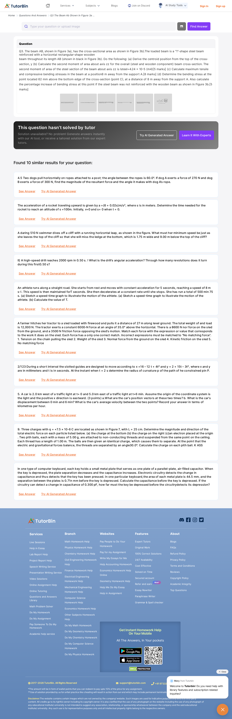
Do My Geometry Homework (81, 631)
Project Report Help (41, 560)
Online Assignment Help (43, 584)
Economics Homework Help (80, 608)
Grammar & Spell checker (149, 602)
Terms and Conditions (182, 565)
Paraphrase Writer (145, 596)
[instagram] (194, 519)
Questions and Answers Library (43, 598)
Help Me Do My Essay (112, 587)
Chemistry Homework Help (80, 553)
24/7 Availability (143, 559)
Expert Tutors (142, 541)
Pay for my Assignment (113, 552)
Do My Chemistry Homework (81, 637)
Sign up (220, 6)
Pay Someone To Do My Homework (43, 626)
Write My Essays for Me (113, 558)
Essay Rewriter (143, 590)
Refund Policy (178, 553)
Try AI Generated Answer (58, 191)
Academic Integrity (180, 584)
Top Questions (178, 590)
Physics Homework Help (78, 547)
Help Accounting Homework (116, 564)
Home (11, 15)
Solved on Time (143, 571)
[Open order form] (1, 12)
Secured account (144, 578)
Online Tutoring (38, 591)
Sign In (204, 6)
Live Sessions (37, 542)
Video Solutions (38, 578)
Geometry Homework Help (115, 581)
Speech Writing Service (43, 566)
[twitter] (201, 519)
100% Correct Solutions (148, 553)
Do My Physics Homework (79, 654)
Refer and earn (143, 584)
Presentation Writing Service (46, 572)
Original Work (142, 547)
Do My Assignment (40, 618)
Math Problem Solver (41, 606)
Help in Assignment (111, 593)
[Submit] (26, 26)
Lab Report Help (39, 554)
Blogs (173, 541)
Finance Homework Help (79, 570)
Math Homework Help (77, 541)
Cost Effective (143, 565)
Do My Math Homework (78, 625)
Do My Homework (40, 612)
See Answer (27, 191)
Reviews (175, 571)
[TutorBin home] (16, 6)
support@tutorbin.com (133, 682)
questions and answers (33, 15)
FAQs (173, 547)
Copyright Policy (179, 578)
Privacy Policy (177, 559)
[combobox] (99, 26)
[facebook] (181, 519)
